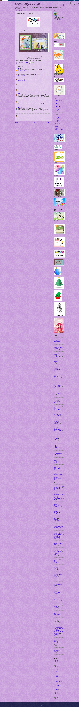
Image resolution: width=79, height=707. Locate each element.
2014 (56, 696)
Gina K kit (55, 461)
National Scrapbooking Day (57, 537)
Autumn (55, 363)
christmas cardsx (56, 402)
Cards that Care (56, 387)
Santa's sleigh (57, 107)
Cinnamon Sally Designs (58, 119)
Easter (55, 439)
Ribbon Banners (32, 57)
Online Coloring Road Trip (57, 543)
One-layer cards (56, 542)
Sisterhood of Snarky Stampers (58, 584)
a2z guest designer (56, 349)
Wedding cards (56, 649)
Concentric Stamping (57, 415)
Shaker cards (56, 573)
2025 (56, 661)
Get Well (55, 459)
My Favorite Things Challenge (58, 533)
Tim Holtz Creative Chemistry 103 (58, 626)
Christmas (55, 399)
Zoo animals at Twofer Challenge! (58, 685)
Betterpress (55, 368)
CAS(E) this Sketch (56, 393)
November (57, 671)
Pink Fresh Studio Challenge (58, 551)
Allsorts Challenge (56, 353)
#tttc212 (55, 342)
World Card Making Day (57, 656)
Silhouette (55, 577)
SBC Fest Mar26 (56, 566)
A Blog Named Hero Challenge (58, 347)
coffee (55, 408)
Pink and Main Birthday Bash (58, 550)
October (57, 672)
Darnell (19, 107)
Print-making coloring (57, 559)
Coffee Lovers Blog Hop (57, 409)
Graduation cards (56, 467)
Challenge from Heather (57, 395)
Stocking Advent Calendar (57, 600)
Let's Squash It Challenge (57, 514)
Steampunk (55, 598)
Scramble (55, 567)
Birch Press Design (56, 369)
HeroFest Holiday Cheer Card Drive (58, 494)
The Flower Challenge (57, 619)
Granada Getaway (56, 468)
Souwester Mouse (57, 123)
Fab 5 (55, 445)
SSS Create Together (57, 592)
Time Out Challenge (56, 630)
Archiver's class (56, 360)
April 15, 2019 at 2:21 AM (21, 70)
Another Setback (57, 126)
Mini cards (55, 528)
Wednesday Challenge (57, 650)
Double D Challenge (56, 437)
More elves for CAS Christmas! (60, 680)
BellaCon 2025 (56, 367)
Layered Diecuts (56, 513)
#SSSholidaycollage (56, 340)
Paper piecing (56, 545)
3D (54, 346)
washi (55, 640)
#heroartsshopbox (56, 339)
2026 (56, 660)
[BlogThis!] (31, 62)
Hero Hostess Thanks (57, 493)
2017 (56, 692)
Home (34, 122)
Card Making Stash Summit (57, 385)
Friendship (55, 455)
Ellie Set (35, 55)
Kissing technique (56, 510)
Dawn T (19, 68)
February (57, 688)
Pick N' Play (55, 549)
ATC (54, 362)
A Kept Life (56, 103)
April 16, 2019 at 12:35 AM (21, 98)
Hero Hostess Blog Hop (57, 488)
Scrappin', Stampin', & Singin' (27, 4)
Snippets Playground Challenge (58, 586)
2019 (56, 669)
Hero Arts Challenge (56, 479)
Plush (55, 554)
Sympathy (55, 612)
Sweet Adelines (56, 608)
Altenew (55, 355)
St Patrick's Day (56, 593)
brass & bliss (56, 376)
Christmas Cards (56, 401)
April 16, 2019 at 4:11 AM (21, 104)
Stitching (55, 599)
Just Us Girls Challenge (57, 506)
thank (55, 615)
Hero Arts (55, 477)
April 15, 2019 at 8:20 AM (21, 80)
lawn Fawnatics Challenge (57, 512)
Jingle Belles (56, 504)
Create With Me (57, 128)
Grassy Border (38, 57)
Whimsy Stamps (56, 651)
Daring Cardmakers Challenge (58, 430)
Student (55, 601)
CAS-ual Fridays (56, 392)
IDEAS (55, 499)
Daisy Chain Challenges (57, 429)
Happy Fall (55, 473)
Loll (18, 93)
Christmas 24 (56, 400)
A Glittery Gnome (57, 120)
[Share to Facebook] (32, 62)
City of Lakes (56, 407)
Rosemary (19, 114)
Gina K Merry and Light (57, 462)
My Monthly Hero (56, 536)
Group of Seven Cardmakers (58, 469)
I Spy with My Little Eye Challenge (58, 498)
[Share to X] (32, 62)
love (54, 521)
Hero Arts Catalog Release (57, 478)
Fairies (55, 446)
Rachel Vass (55, 562)
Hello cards (55, 476)
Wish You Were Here (57, 104)
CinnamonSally (20, 73)
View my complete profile (57, 19)
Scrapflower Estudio (56, 569)
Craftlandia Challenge (57, 423)
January (57, 689)
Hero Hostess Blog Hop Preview (58, 489)
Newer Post (17, 122)
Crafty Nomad (57, 122)
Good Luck (55, 466)
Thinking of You (56, 621)
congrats (55, 416)
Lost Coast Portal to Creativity (58, 520)
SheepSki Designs (56, 575)
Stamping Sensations (57, 594)
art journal (55, 361)
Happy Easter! (57, 683)
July (56, 676)
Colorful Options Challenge (57, 414)
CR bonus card (56, 420)
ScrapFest (55, 568)
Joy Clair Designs (56, 505)
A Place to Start (56, 348)
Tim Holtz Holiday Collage (57, 627)
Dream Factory (56, 438)
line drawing (55, 519)
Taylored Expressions (57, 614)
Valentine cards (56, 635)
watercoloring (56, 641)
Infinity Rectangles (40, 56)
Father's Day (55, 447)
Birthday (55, 370)
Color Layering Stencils (57, 413)
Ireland (55, 503)
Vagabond (55, 634)
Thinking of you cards (57, 622)
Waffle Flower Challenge (57, 639)
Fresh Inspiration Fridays (57, 453)
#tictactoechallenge (56, 341)
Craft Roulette (56, 421)
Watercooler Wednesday (57, 642)
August (57, 675)
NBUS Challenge (56, 538)
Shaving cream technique (57, 574)
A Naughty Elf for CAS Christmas (59, 681)
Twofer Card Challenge (29, 63)
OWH (55, 544)
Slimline (55, 585)
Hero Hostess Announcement (58, 487)
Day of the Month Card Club (57, 431)
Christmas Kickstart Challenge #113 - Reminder (59, 117)
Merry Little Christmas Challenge (58, 526)
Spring (55, 591)
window (55, 652)
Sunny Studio (56, 606)
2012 (56, 698)
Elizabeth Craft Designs (57, 441)
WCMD (55, 645)
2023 (56, 664)
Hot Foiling (55, 497)
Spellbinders (55, 587)
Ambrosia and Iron (57, 106)
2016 (56, 693)
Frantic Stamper (56, 452)
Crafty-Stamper (57, 125)
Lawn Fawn (55, 511)
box (54, 375)
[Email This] (30, 62)
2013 (56, 697)
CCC (54, 394)
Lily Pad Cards (56, 518)
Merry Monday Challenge (57, 527)
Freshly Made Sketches (57, 454)
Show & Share (56, 576)
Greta (18, 88)
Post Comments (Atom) (22, 124)
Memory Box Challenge (57, 525)
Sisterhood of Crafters (57, 583)
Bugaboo (55, 378)
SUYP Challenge (56, 607)
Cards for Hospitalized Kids (57, 386)
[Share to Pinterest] (33, 62)
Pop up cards (56, 555)
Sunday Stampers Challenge (58, 605)
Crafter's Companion (56, 422)
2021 (56, 666)
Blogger (41, 705)
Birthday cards (20, 63)
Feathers (55, 448)
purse (55, 560)
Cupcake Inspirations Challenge (58, 427)
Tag (54, 613)
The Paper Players (56, 620)
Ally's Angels (56, 354)
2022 (56, 665)
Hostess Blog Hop (56, 496)
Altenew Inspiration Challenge (58, 356)
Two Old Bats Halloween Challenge (58, 631)
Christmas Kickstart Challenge (58, 406)
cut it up (55, 428)
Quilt (54, 561)
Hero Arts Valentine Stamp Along (58, 486)
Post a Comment (19, 118)
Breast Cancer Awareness (57, 377)
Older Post (50, 122)
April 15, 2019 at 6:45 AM (21, 75)
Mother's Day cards (56, 532)
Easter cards (23, 63)
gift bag (55, 460)
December (57, 670)
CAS (54, 388)
